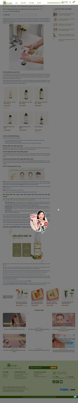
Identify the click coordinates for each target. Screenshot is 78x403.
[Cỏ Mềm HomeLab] (7, 2)
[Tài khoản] (70, 2)
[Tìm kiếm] (60, 3)
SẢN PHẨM (23, 3)
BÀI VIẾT (39, 3)
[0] (73, 2)
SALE (16, 3)
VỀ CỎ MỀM (31, 3)
